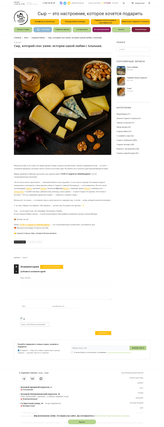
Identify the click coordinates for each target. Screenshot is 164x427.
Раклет (87, 188)
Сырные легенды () (125, 144)
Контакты (115, 3)
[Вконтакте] (32, 379)
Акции (121, 29)
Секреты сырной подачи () (128, 153)
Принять (82, 422)
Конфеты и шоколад (45, 21)
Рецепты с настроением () (128, 149)
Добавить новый (52, 267)
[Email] (69, 3)
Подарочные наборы (75, 21)
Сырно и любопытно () (127, 140)
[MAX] (41, 379)
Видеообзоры (141, 29)
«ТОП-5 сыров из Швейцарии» (34, 225)
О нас (141, 388)
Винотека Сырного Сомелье (135, 21)
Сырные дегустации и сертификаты (105, 22)
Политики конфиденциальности (119, 352)
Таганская (36, 388)
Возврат (140, 383)
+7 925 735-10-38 (48, 3)
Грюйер (43, 188)
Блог (141, 408)
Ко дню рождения (101, 29)
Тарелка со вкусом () (125, 123)
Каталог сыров (23, 29)
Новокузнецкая (45, 396)
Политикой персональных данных (112, 416)
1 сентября (45, 29)
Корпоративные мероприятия (132, 373)
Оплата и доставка (94, 3)
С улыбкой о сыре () (125, 136)
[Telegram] (24, 379)
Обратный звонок (78, 3)
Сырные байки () (124, 131)
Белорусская (41, 405)
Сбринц (29, 188)
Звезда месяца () (124, 127)
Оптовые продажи (136, 403)
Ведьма (66, 188)
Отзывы (107, 3)
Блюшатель (19, 192)
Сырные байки (35, 242)
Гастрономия (82, 29)
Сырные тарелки (62, 29)
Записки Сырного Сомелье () (129, 118)
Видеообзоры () (123, 114)
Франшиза (139, 398)
